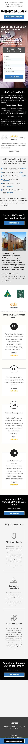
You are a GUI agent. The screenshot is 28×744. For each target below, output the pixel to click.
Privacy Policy (14, 735)
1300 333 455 (16, 49)
